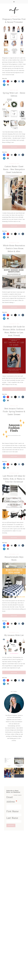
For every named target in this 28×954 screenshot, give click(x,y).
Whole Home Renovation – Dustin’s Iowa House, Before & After (14, 248)
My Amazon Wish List (14, 635)
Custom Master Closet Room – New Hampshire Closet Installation (14, 169)
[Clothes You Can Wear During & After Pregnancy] (19, 773)
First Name (12, 811)
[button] (14, 2)
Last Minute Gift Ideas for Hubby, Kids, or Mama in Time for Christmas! (14, 479)
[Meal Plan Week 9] (9, 762)
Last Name (12, 818)
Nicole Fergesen (14, 10)
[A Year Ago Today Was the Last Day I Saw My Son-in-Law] (9, 773)
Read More (14, 147)
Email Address (12, 800)
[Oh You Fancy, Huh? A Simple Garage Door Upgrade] (19, 762)
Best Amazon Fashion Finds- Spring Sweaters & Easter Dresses (14, 411)
